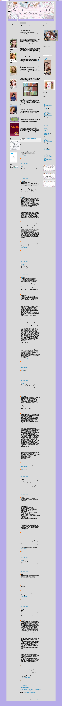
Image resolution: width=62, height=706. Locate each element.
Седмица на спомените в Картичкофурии (48, 145)
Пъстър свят (23, 505)
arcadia (22, 211)
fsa (21, 462)
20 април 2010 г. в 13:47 (24, 494)
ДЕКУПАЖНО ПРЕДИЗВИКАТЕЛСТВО (48, 126)
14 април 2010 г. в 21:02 (24, 238)
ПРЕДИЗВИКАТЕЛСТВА (48, 98)
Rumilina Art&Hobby (47, 137)
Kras (21, 479)
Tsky (21, 497)
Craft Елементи (46, 149)
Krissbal (35, 99)
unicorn (22, 427)
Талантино (45, 147)
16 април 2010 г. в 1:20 (24, 358)
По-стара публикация (36, 689)
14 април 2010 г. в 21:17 (24, 261)
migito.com (45, 123)
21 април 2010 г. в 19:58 (24, 529)
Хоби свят (45, 148)
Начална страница (13, 19)
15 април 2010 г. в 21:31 (24, 343)
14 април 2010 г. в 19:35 (24, 178)
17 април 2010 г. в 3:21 (24, 393)
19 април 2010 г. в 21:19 (24, 466)
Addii (21, 158)
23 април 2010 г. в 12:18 (24, 587)
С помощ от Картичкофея (48, 115)
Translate (16, 167)
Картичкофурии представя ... (46, 108)
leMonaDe (22, 522)
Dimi (21, 551)
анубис (22, 277)
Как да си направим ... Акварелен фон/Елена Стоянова (46, 78)
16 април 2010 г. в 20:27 (24, 380)
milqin (22, 585)
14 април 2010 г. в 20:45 (24, 207)
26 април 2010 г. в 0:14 (24, 662)
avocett (22, 609)
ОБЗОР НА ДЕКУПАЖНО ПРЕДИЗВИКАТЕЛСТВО (48, 131)
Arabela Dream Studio (25, 57)
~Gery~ (22, 653)
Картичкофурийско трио (48, 105)
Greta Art (45, 109)
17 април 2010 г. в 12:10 (24, 410)
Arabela (22, 620)
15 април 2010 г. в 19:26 (24, 316)
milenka (22, 146)
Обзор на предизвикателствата (47, 100)
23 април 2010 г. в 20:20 (24, 606)
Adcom (45, 158)
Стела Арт (45, 161)
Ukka (21, 451)
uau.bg (45, 139)
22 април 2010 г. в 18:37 (24, 557)
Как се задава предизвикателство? (35, 19)
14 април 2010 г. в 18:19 (24, 163)
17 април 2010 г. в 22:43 (24, 423)
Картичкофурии (12, 27)
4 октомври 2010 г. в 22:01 (25, 685)
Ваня (21, 250)
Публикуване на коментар (25, 687)
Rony (21, 637)
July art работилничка (47, 150)
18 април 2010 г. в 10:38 (24, 447)
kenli (21, 532)
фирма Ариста (46, 162)
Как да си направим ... (47, 111)
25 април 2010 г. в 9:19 (24, 649)
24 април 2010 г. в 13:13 (24, 617)
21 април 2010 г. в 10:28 (24, 501)
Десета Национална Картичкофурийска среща (48, 156)
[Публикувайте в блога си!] (21, 139)
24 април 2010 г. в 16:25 (24, 634)
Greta (22, 413)
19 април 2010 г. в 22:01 (24, 476)
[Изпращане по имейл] (20, 139)
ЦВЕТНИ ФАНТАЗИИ (24, 221)
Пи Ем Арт (45, 154)
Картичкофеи (46, 103)
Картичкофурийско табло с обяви (48, 160)
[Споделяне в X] (22, 139)
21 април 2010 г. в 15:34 (24, 519)
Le (21, 166)
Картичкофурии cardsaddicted (12, 35)
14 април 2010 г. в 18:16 (24, 155)
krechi (22, 590)
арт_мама (22, 370)
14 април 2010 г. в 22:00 (24, 274)
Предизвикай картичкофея (48, 141)
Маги (22, 294)
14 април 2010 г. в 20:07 (24, 194)
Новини (24, 140)
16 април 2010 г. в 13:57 (24, 367)
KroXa (22, 560)
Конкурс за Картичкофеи (48, 151)
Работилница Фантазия (48, 135)
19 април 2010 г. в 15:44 (24, 459)
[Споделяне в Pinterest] (24, 139)
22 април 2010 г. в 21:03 (24, 571)
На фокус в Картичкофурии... (46, 129)
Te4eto (22, 361)
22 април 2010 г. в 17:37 (24, 548)
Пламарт (45, 143)
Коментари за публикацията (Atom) (30, 692)
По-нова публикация (23, 689)
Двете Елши (46, 112)
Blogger (37, 699)
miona (22, 197)
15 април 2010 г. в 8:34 (24, 300)
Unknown (22, 264)
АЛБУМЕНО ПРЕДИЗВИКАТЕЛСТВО (48, 121)
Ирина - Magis (23, 469)
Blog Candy (27, 140)
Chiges (22, 346)
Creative (22, 181)
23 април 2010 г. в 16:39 (24, 596)
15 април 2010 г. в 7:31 (24, 291)
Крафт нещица (46, 134)
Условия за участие (22, 19)
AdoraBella (22, 396)
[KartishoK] (15, 150)
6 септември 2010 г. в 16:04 (25, 677)
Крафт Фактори (46, 133)
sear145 (22, 319)
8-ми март (45, 117)
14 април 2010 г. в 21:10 (24, 247)
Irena (21, 303)
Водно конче (46, 140)
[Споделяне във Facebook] (23, 139)
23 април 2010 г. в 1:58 (24, 582)
